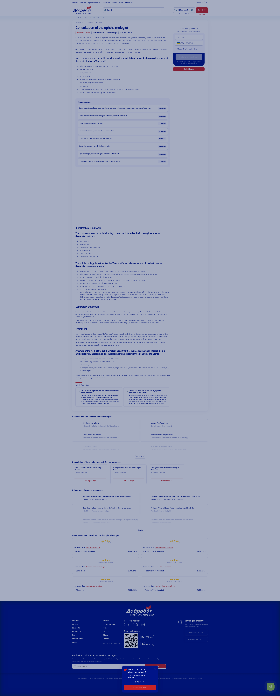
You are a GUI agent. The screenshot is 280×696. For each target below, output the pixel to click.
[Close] (155, 669)
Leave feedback (140, 688)
